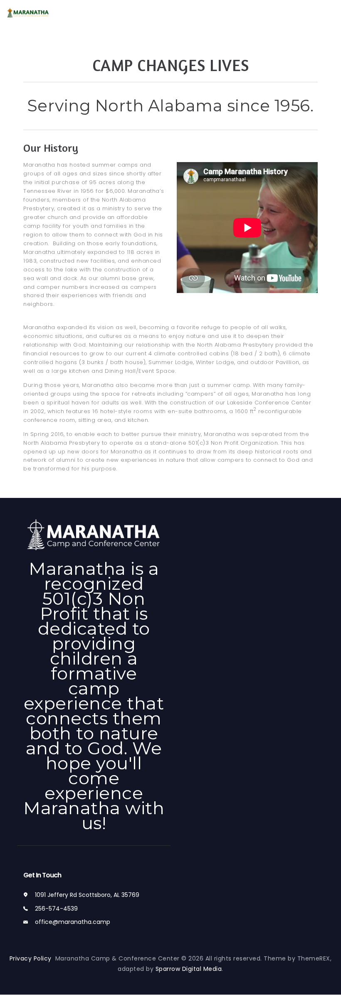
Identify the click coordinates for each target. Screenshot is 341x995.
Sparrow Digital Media (189, 969)
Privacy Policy (32, 958)
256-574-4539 (56, 908)
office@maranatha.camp (72, 922)
